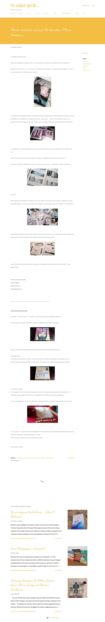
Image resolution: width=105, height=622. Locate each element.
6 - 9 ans (29, 13)
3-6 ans (20, 13)
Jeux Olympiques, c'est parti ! (28, 548)
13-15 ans (85, 61)
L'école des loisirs (87, 63)
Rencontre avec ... (66, 13)
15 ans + (55, 13)
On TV (76, 13)
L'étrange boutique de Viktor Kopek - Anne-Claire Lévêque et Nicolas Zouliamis (33, 584)
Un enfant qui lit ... (25, 5)
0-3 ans (12, 13)
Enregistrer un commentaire (26, 538)
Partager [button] (85, 53)
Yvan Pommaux (86, 70)
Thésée (84, 68)
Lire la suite (58, 538)
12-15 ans (46, 13)
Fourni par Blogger (53, 617)
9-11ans (37, 13)
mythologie (85, 66)
